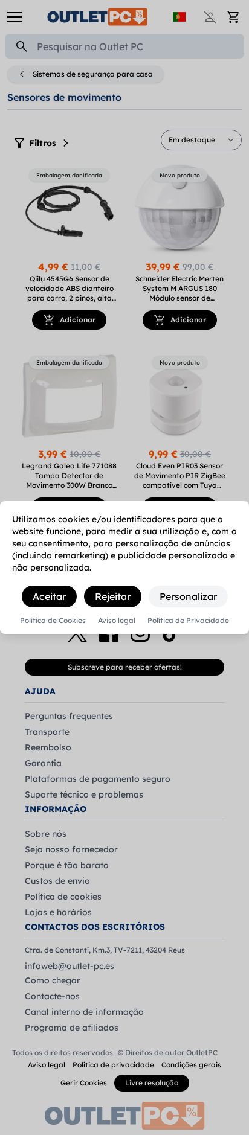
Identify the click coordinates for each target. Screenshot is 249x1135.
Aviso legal (116, 620)
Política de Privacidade (188, 620)
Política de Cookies (53, 620)
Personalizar (188, 596)
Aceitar (49, 596)
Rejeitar (113, 596)
